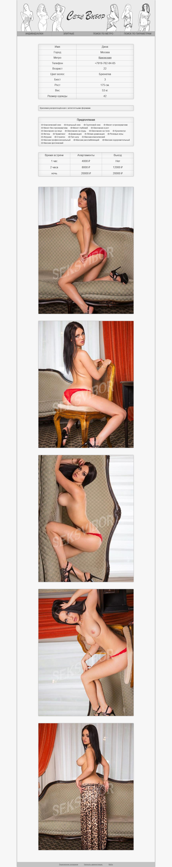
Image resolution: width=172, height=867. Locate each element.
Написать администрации (93, 864)
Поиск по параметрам (137, 33)
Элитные (68, 33)
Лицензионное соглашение (68, 864)
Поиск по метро (103, 33)
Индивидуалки (34, 33)
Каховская (105, 57)
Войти (111, 864)
